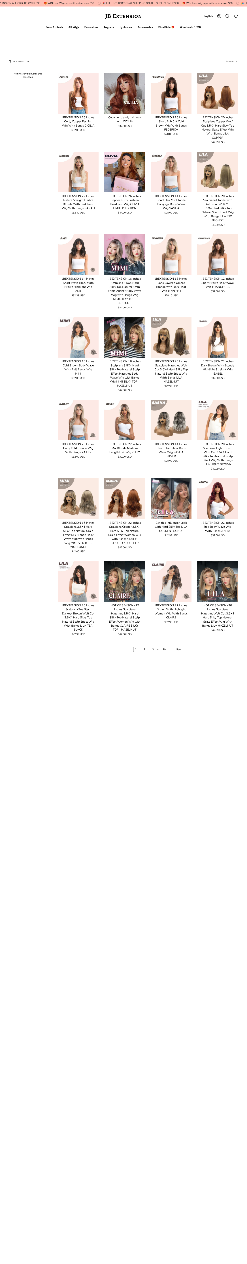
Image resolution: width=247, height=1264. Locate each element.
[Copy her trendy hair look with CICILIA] (124, 93)
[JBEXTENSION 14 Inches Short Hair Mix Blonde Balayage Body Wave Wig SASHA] (171, 172)
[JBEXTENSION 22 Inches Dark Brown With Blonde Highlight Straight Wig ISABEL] (217, 337)
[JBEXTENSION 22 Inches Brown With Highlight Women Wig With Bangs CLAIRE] (171, 581)
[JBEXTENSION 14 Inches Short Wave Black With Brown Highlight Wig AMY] (78, 254)
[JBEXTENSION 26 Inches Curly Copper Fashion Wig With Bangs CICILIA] (78, 93)
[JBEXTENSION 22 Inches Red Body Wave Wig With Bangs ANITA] (217, 498)
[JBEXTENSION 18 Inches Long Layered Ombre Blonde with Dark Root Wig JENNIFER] (171, 254)
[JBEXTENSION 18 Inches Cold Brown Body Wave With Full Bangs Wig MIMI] (78, 337)
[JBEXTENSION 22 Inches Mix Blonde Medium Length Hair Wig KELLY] (124, 420)
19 (164, 649)
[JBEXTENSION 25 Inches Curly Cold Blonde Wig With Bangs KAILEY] (78, 420)
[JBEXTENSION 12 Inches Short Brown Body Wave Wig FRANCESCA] (217, 254)
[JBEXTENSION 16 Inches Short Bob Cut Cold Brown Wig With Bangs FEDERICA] (171, 93)
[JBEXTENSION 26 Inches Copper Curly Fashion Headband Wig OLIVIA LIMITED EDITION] (124, 172)
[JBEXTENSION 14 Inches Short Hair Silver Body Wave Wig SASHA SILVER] (171, 420)
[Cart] (236, 16)
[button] (227, 16)
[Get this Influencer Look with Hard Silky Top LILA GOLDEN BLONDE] (171, 498)
